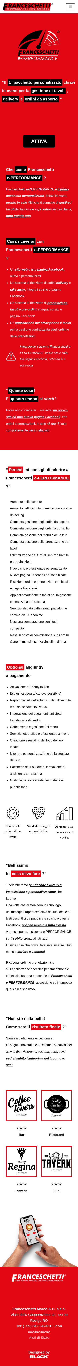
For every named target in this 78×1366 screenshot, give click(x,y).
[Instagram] (39, 1291)
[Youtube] (50, 1291)
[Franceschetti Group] (28, 7)
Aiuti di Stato (39, 1338)
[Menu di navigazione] (70, 6)
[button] (39, 141)
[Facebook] (28, 1291)
